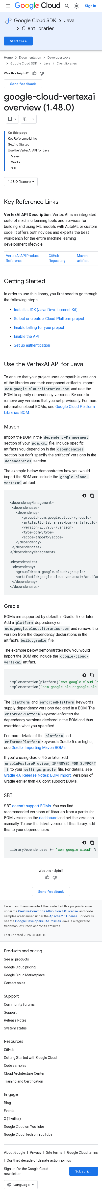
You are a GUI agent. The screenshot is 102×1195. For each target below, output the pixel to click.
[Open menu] (8, 6)
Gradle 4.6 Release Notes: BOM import (37, 775)
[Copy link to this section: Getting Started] (50, 282)
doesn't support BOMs (31, 806)
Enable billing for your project (39, 327)
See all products (16, 959)
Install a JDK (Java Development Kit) (45, 309)
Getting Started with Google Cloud (30, 1058)
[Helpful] (34, 73)
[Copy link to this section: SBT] (17, 796)
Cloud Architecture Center (24, 1073)
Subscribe (83, 1171)
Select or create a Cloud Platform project (49, 318)
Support (10, 1012)
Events (9, 1111)
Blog (7, 1103)
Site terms (54, 1152)
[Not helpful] (42, 73)
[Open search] (67, 6)
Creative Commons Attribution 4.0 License (48, 911)
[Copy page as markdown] (25, 119)
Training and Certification (23, 1081)
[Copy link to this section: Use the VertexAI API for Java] (88, 365)
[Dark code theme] (84, 496)
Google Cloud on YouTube (24, 1127)
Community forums (19, 1004)
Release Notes (15, 1020)
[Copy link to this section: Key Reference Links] (63, 202)
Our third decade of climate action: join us (39, 1160)
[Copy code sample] (92, 496)
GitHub (9, 1050)
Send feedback (23, 84)
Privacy (35, 1152)
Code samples (15, 1065)
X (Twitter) (12, 1119)
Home (8, 57)
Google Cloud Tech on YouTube (28, 1134)
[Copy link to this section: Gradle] (24, 607)
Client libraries (38, 28)
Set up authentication (32, 345)
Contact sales (14, 983)
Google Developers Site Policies (38, 921)
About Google (14, 1152)
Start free (18, 41)
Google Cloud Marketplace (24, 975)
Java (69, 21)
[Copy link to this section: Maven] (24, 427)
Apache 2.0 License (63, 916)
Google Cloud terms (82, 1152)
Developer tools (59, 57)
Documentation (30, 57)
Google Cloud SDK (35, 21)
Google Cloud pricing (20, 967)
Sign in (90, 6)
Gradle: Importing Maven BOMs (39, 747)
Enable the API (26, 336)
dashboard (48, 817)
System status (15, 1028)
